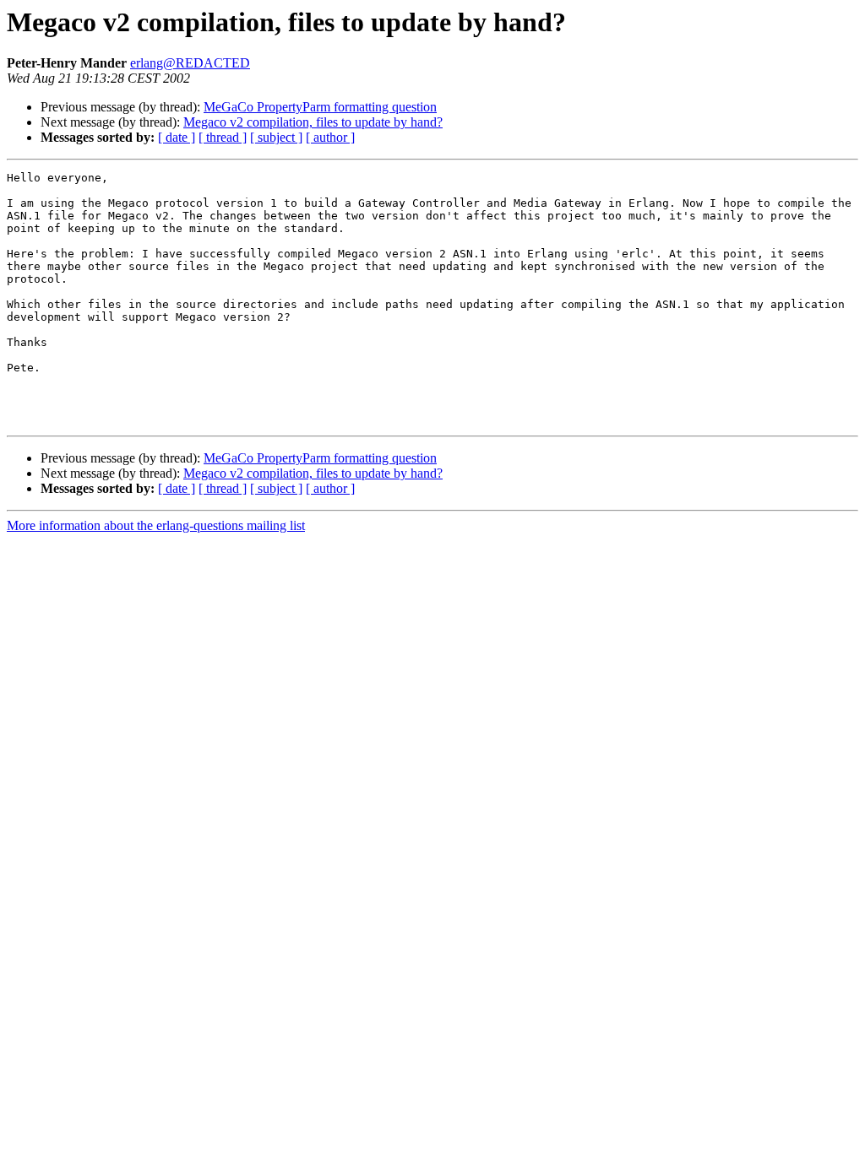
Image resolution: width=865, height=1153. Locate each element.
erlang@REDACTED (190, 63)
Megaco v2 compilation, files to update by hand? (313, 122)
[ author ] (330, 137)
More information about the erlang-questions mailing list (156, 525)
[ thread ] (223, 137)
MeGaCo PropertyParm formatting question (320, 107)
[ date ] (176, 137)
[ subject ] (276, 137)
